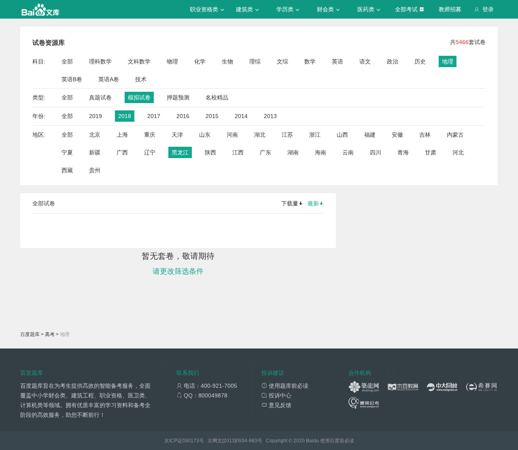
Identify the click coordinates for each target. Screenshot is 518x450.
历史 (420, 61)
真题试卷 (100, 97)
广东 (265, 152)
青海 (403, 152)
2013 (270, 116)
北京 (94, 134)
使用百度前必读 (337, 441)
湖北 (259, 134)
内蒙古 (455, 134)
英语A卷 (108, 79)
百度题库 (30, 334)
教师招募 (450, 9)
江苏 (287, 134)
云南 (348, 152)
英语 (337, 61)
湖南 (293, 152)
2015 (212, 116)
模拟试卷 (139, 97)
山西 (342, 134)
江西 (238, 152)
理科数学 (100, 61)
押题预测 (178, 97)
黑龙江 (180, 152)
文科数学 (139, 61)
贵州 (94, 170)
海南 (320, 152)
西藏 (67, 170)
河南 (232, 134)
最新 (313, 203)
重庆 (149, 134)
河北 (458, 152)
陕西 (210, 152)
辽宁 (149, 152)
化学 (200, 61)
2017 (153, 116)
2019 (95, 116)
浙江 (315, 134)
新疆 (94, 152)
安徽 (397, 134)
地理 (447, 61)
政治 (392, 61)
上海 (122, 134)
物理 (172, 61)
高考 (50, 334)
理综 (255, 61)
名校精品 (217, 97)
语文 (365, 61)
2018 (124, 116)
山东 (204, 134)
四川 (375, 152)
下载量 (289, 203)
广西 (122, 152)
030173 (190, 441)
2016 (182, 116)
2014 (241, 116)
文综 (282, 61)
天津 (177, 134)
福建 (370, 134)
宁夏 (67, 152)
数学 (310, 61)
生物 (227, 61)
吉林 (425, 134)
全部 (67, 61)
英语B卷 (72, 79)
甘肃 (430, 152)
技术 (140, 79)
